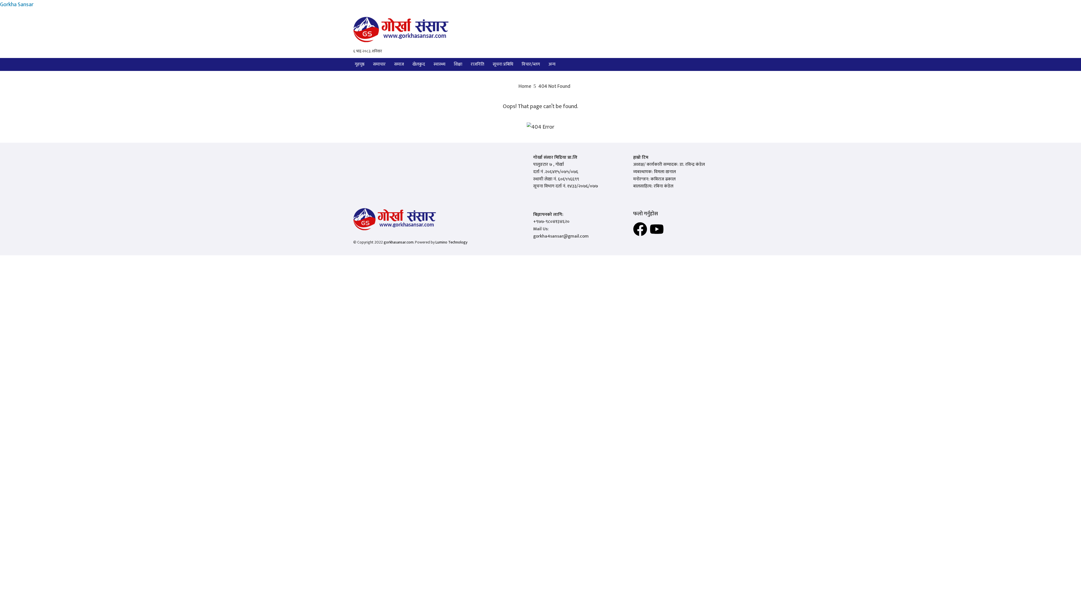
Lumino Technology (451, 242)
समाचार (379, 64)
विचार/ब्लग (531, 64)
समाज (399, 64)
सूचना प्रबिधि (503, 64)
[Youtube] (657, 229)
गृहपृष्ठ (360, 64)
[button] (553, 64)
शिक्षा (458, 64)
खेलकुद (418, 64)
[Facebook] (640, 229)
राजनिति (477, 64)
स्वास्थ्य (439, 64)
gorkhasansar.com (399, 242)
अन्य (551, 64)
